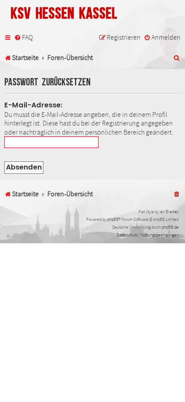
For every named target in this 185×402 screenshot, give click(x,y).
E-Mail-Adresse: (33, 105)
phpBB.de (170, 227)
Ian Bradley (169, 211)
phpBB (113, 219)
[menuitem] (23, 37)
